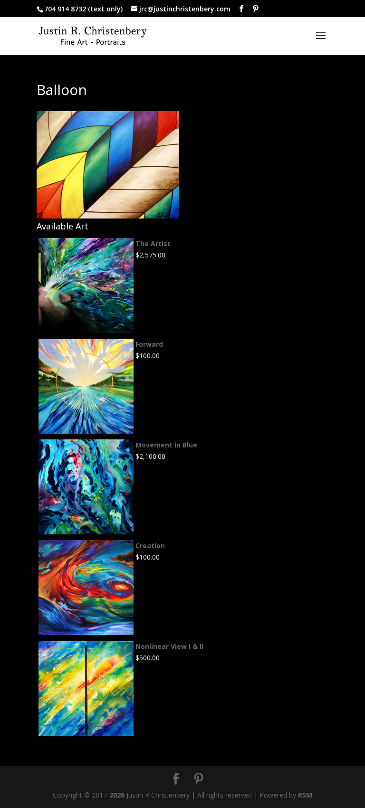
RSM (305, 794)
